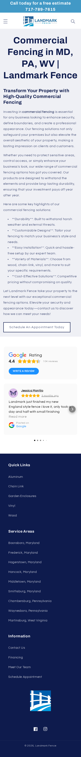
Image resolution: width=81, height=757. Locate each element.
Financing (15, 657)
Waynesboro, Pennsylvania (28, 610)
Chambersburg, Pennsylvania (30, 601)
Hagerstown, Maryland (25, 562)
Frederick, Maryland (23, 552)
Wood (12, 515)
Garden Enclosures (22, 496)
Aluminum (15, 476)
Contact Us (16, 647)
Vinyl (11, 505)
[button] (5, 21)
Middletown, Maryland (24, 581)
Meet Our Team (19, 667)
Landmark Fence (45, 746)
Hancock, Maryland (22, 571)
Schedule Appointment (25, 676)
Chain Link (16, 486)
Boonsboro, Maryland (24, 543)
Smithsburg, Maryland (24, 591)
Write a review (24, 371)
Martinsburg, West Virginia (27, 620)
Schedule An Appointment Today (36, 327)
